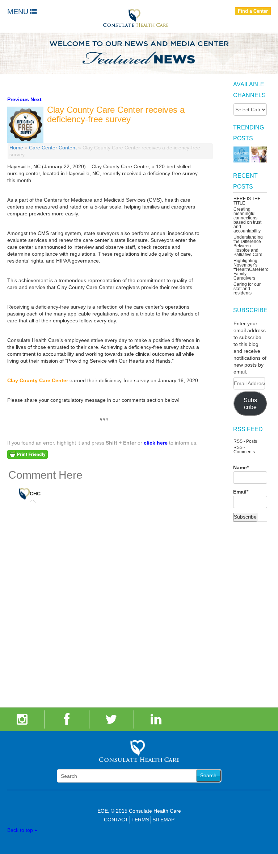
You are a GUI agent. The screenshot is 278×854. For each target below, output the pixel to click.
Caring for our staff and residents (247, 289)
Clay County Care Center (37, 380)
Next (36, 99)
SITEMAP (163, 819)
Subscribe (250, 403)
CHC (35, 493)
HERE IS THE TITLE (247, 201)
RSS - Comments (244, 449)
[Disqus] (111, 600)
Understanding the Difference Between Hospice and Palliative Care (248, 246)
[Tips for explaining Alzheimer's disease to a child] (259, 154)
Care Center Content (53, 147)
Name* (241, 467)
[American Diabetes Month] (241, 154)
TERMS (140, 819)
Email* (240, 492)
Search (208, 775)
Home (16, 147)
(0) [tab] (40, 491)
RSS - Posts (245, 441)
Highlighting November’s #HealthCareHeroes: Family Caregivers (253, 269)
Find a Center (253, 11)
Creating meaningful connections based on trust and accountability (247, 220)
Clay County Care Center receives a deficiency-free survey (116, 114)
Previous (18, 99)
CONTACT (116, 819)
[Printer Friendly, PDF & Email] (27, 454)
